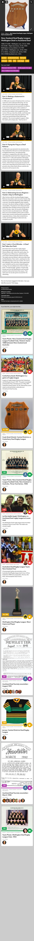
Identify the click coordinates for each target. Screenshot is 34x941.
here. (16, 283)
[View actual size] (27, 29)
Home (2, 33)
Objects (7, 33)
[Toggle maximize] (31, 29)
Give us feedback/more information (10, 70)
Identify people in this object (24, 67)
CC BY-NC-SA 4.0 (18, 297)
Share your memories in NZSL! (9, 67)
